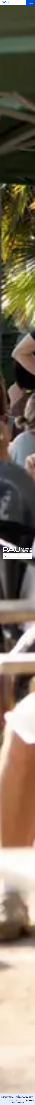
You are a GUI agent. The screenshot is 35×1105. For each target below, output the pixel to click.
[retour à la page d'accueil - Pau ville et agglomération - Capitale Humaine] (8, 4)
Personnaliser (30, 1100)
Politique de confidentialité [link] (17, 1102)
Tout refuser (17, 1100)
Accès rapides (31, 2)
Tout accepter (9, 1100)
